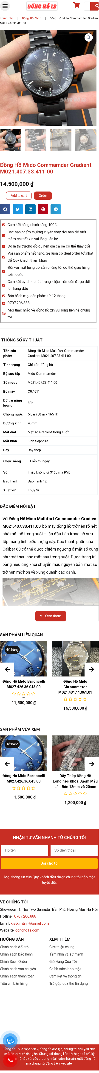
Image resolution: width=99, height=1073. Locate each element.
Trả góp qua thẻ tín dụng (68, 983)
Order (43, 195)
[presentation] (7, 670)
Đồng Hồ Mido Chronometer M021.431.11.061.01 (75, 687)
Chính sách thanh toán (17, 976)
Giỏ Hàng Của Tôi (63, 961)
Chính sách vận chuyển (18, 969)
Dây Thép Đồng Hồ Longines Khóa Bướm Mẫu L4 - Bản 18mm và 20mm (75, 781)
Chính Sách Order (13, 961)
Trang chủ (7, 18)
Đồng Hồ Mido (31, 18)
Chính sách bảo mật (65, 969)
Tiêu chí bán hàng (14, 983)
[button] (5, 209)
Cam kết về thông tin (65, 976)
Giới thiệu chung (61, 947)
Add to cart (19, 195)
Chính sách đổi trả (14, 947)
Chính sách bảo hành (16, 954)
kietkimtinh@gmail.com (30, 923)
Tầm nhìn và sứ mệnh (66, 954)
